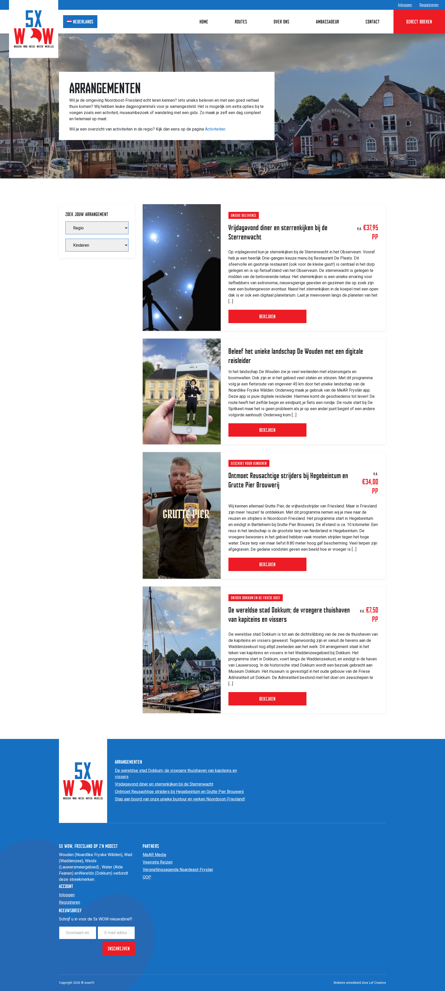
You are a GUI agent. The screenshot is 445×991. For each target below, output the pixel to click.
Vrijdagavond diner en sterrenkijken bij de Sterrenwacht (164, 784)
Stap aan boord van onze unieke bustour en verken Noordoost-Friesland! (180, 799)
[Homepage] (34, 28)
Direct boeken (419, 21)
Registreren (429, 5)
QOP (147, 877)
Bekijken (267, 316)
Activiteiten (215, 129)
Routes (241, 21)
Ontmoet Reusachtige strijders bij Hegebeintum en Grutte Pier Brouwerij (179, 791)
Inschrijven (119, 948)
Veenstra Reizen (158, 862)
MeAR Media (154, 854)
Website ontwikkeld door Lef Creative (359, 983)
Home (204, 21)
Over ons (281, 21)
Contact (373, 21)
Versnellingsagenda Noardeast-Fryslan (178, 869)
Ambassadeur (327, 21)
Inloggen (405, 5)
